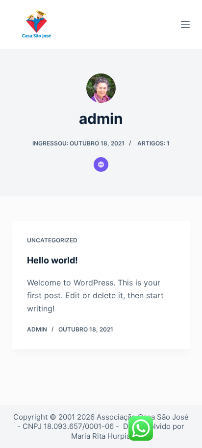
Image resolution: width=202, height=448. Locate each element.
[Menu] (185, 24)
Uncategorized (52, 240)
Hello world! (52, 260)
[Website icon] (101, 164)
